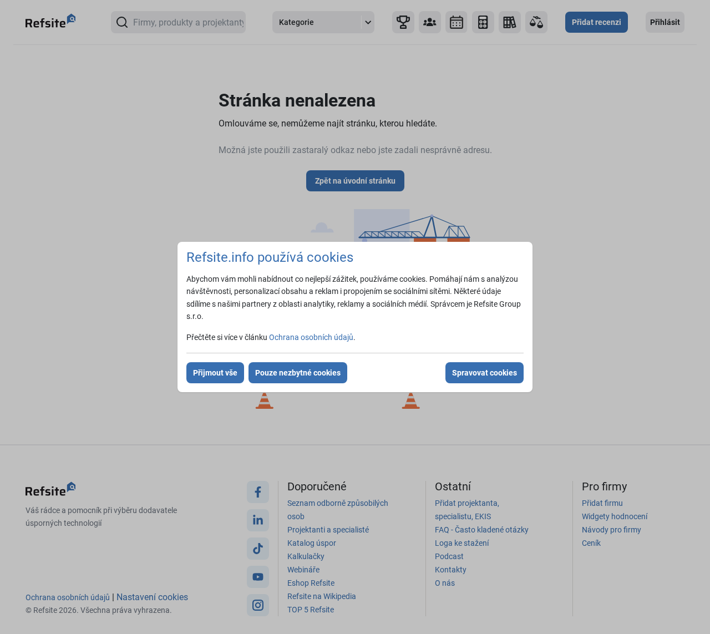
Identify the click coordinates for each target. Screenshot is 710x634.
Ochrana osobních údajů (311, 337)
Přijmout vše (215, 372)
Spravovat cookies (484, 372)
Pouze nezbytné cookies (298, 372)
